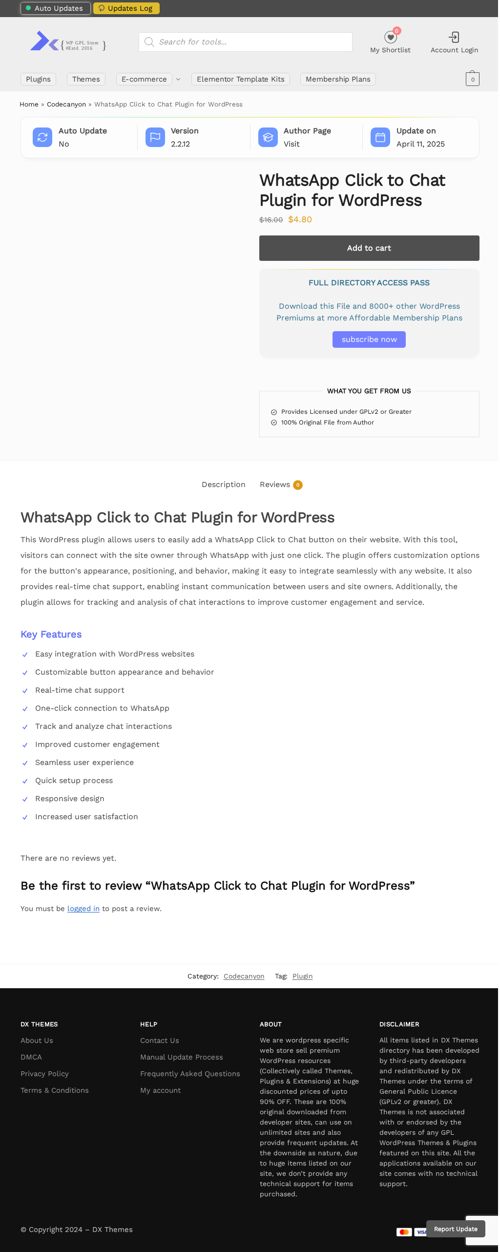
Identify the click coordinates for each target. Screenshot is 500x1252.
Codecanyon (66, 104)
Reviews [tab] (279, 484)
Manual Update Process (181, 1057)
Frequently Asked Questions (190, 1073)
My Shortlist (390, 41)
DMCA (31, 1057)
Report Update (448, 1228)
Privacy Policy (45, 1073)
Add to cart (369, 248)
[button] (471, 79)
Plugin (302, 976)
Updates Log (130, 8)
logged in (83, 908)
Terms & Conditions (55, 1090)
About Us (37, 1040)
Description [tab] (224, 484)
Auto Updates (59, 8)
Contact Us (159, 1040)
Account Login (455, 50)
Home (29, 104)
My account (160, 1090)
